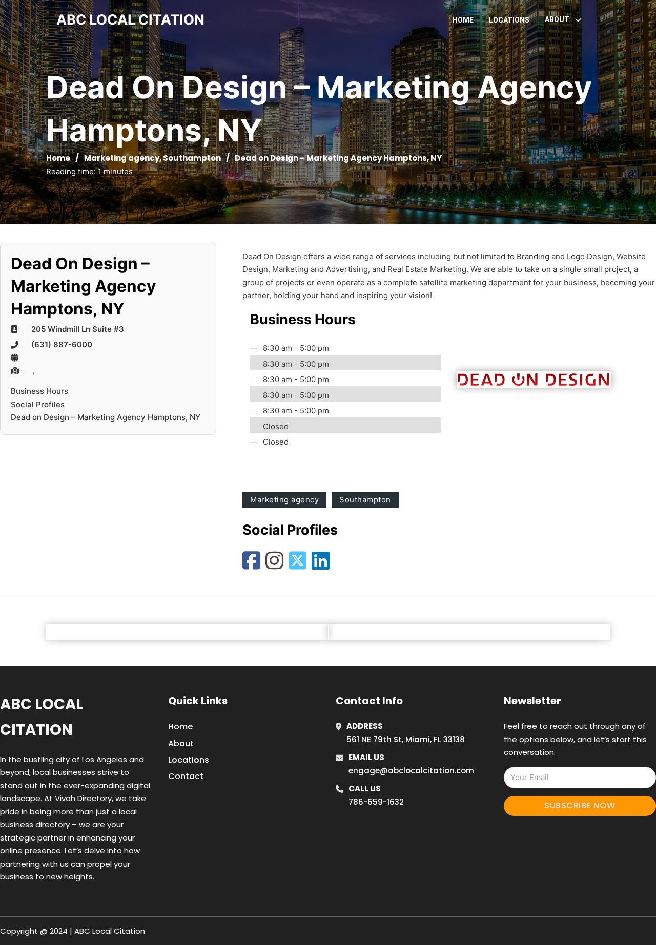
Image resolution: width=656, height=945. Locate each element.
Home (463, 20)
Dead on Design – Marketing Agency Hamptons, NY (105, 417)
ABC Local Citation (41, 717)
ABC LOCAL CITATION (130, 19)
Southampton (192, 158)
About (181, 743)
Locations (509, 20)
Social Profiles (38, 404)
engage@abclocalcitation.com (411, 770)
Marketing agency (121, 158)
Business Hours (39, 391)
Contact (185, 776)
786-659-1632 (376, 801)
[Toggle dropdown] (578, 20)
